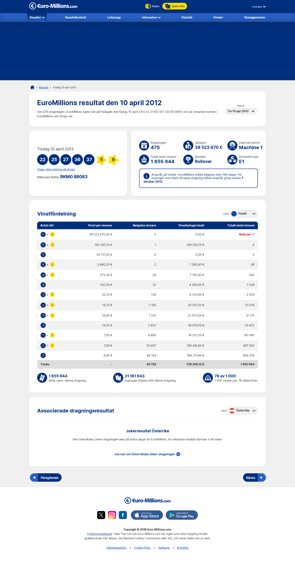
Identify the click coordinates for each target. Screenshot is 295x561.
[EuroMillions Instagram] (112, 515)
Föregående (49, 478)
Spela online (178, 6)
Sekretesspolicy (116, 547)
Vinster (218, 17)
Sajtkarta (164, 547)
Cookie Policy (142, 547)
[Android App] (182, 515)
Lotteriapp (114, 17)
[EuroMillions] (53, 8)
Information (149, 17)
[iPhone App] (147, 515)
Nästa (250, 478)
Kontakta (182, 547)
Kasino (155, 6)
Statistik (186, 17)
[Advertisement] (147, 52)
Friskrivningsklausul (99, 534)
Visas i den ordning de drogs (56, 169)
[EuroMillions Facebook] (123, 515)
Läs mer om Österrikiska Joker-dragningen (145, 454)
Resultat (35, 17)
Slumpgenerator (254, 17)
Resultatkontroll (75, 17)
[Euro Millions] (32, 87)
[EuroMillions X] (101, 515)
